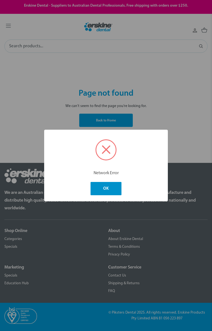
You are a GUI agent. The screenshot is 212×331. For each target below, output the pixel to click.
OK (106, 189)
